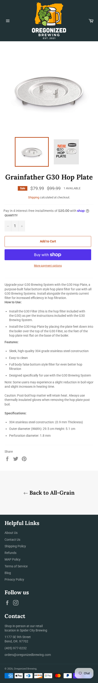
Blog (8, 573)
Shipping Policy (15, 546)
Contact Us (12, 539)
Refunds (10, 553)
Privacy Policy (14, 579)
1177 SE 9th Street (18, 637)
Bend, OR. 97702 (16, 641)
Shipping (33, 197)
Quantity (11, 215)
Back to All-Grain (51, 492)
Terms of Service (16, 566)
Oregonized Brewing (25, 668)
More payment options (48, 265)
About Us (11, 533)
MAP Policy (13, 559)
